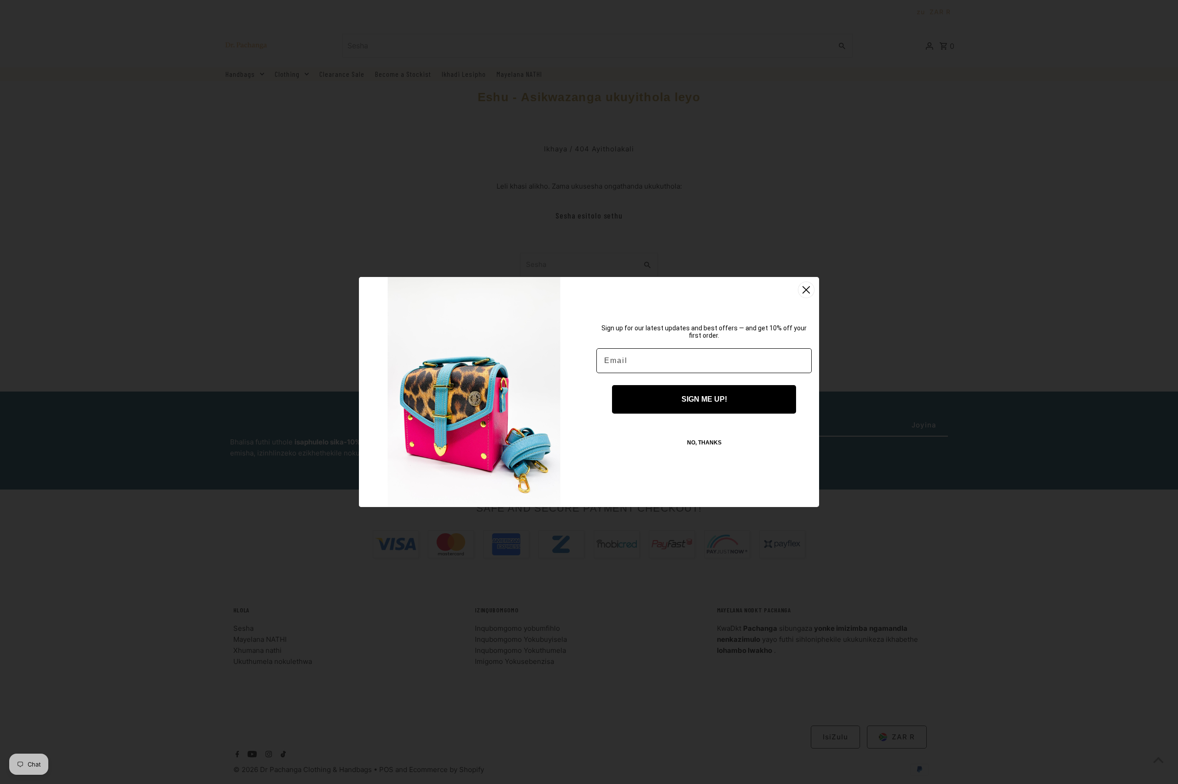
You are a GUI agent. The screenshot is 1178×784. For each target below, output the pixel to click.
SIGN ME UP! (704, 399)
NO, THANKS (704, 442)
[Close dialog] (806, 290)
